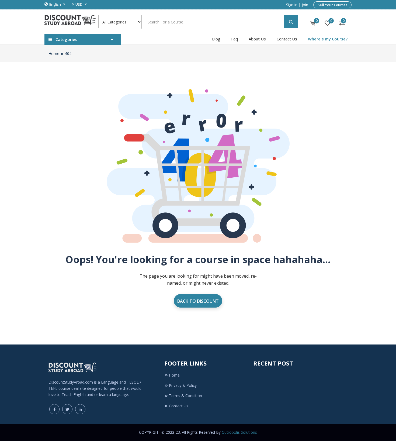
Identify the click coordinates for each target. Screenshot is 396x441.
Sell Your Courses (332, 4)
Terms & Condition (185, 395)
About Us (257, 39)
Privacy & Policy (183, 385)
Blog (216, 39)
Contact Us (287, 39)
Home (53, 53)
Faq (234, 39)
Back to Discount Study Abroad (198, 303)
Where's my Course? (328, 39)
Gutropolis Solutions (239, 432)
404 (68, 53)
